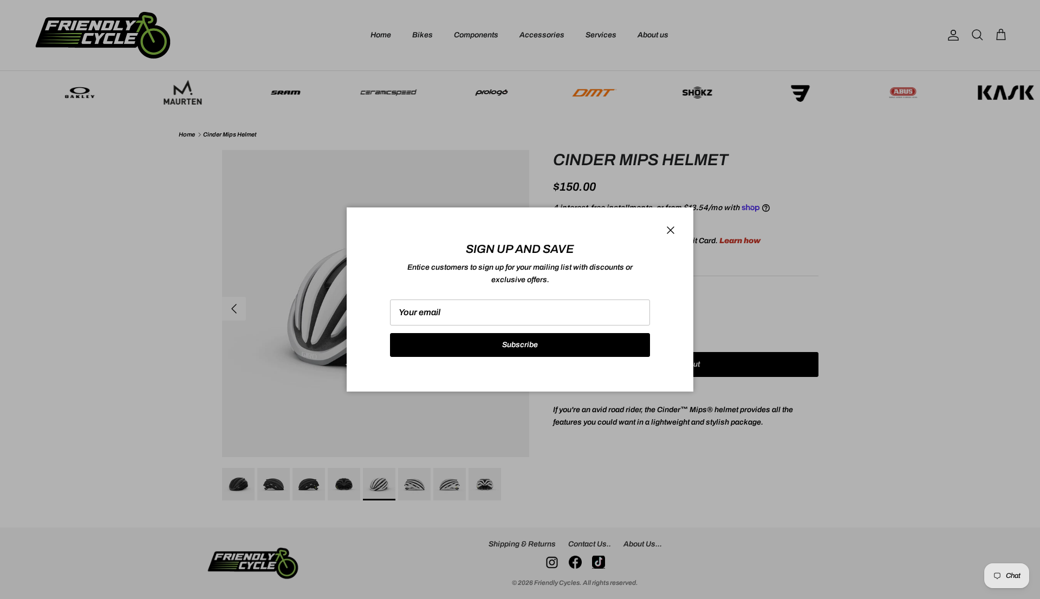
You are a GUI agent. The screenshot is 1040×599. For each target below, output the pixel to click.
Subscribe (520, 345)
